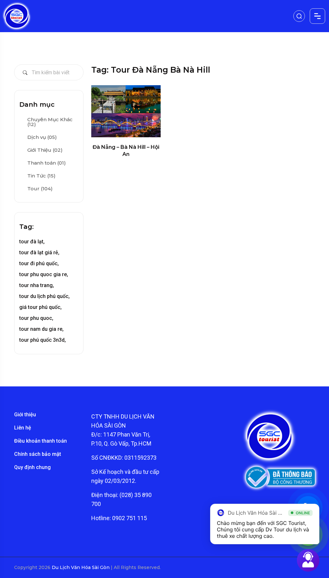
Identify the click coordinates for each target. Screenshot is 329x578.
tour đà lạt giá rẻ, (39, 252)
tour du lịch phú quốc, (44, 296)
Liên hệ (22, 428)
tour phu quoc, (36, 318)
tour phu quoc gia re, (43, 274)
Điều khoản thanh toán (40, 441)
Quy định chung (32, 467)
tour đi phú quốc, (39, 263)
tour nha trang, (36, 285)
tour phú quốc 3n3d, (42, 340)
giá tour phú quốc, (40, 307)
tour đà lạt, (32, 242)
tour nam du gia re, (41, 329)
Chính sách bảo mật (37, 454)
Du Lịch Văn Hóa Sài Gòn (81, 567)
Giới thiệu (25, 414)
